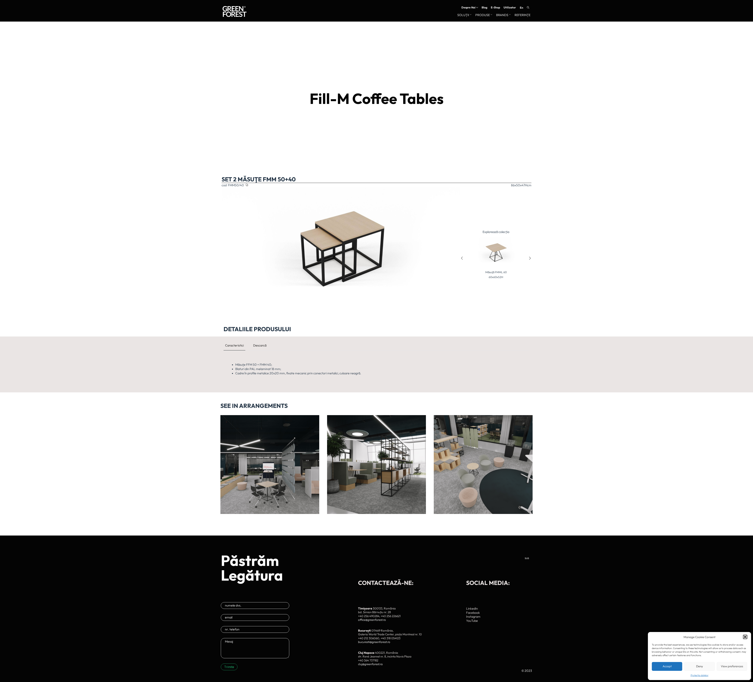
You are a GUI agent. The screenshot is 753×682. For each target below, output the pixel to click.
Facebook (473, 613)
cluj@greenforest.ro (370, 664)
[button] (745, 637)
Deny (699, 666)
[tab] (234, 345)
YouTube (472, 621)
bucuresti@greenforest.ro (374, 642)
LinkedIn (472, 608)
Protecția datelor (699, 675)
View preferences (732, 666)
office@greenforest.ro (372, 620)
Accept (667, 666)
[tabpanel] (376, 369)
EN (521, 7)
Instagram (473, 616)
